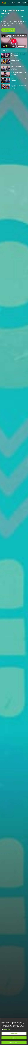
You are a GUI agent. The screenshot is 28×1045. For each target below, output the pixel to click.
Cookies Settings (14, 1033)
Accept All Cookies (14, 1042)
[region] (14, 1031)
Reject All (14, 1037)
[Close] (26, 1020)
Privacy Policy (6, 1029)
